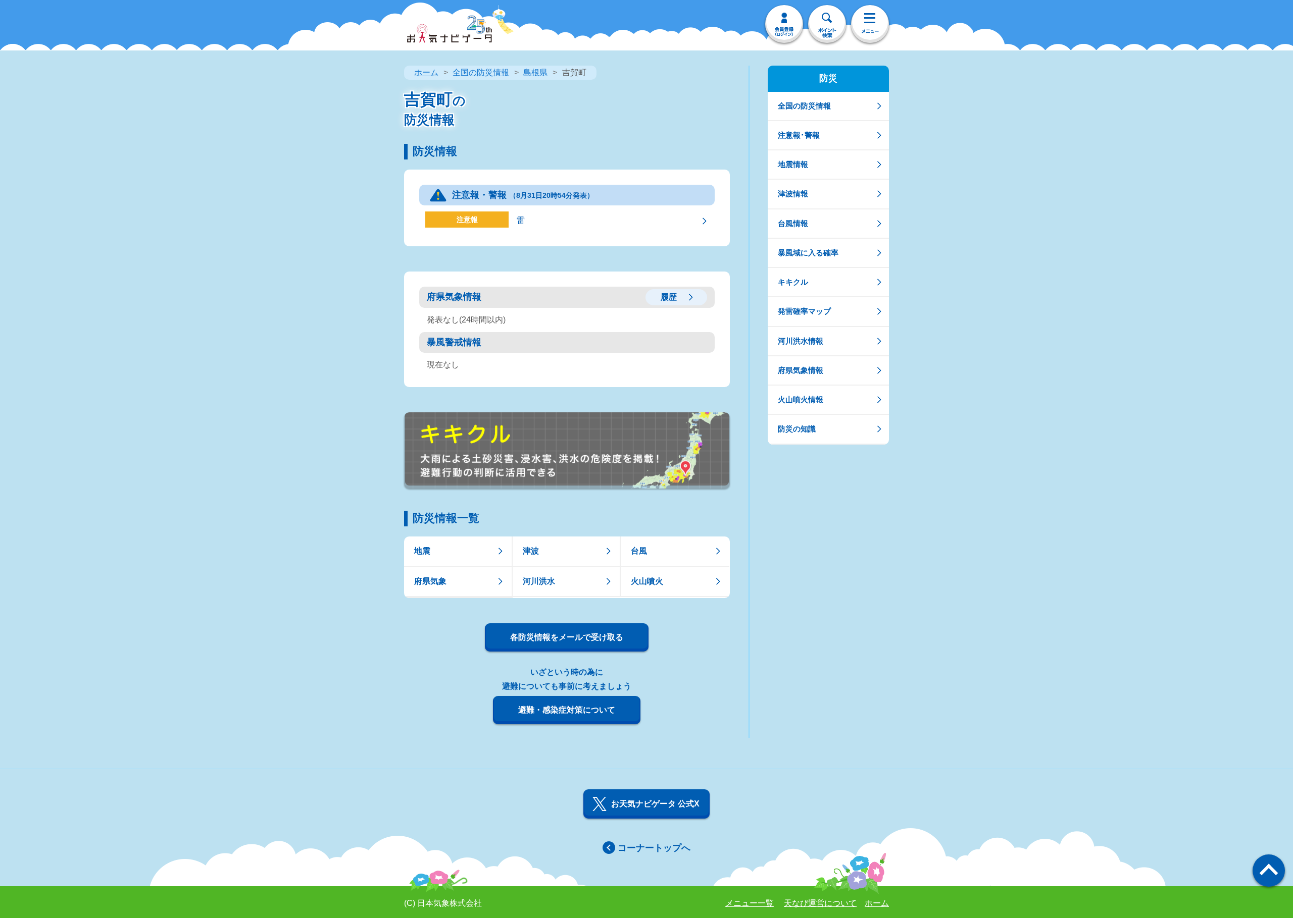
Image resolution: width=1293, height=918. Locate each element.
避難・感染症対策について (566, 710)
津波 (531, 551)
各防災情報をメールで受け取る (566, 637)
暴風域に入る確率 (808, 252)
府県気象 (430, 581)
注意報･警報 (799, 135)
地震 (422, 551)
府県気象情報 (800, 370)
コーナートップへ (654, 848)
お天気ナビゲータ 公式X (655, 803)
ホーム (426, 72)
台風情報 (793, 223)
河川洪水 (539, 581)
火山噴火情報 (800, 399)
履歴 (669, 297)
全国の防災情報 (481, 72)
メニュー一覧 (749, 903)
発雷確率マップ (804, 311)
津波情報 (793, 193)
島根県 (535, 72)
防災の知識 (797, 428)
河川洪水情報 (800, 341)
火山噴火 (647, 581)
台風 (639, 551)
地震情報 (793, 164)
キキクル (793, 282)
